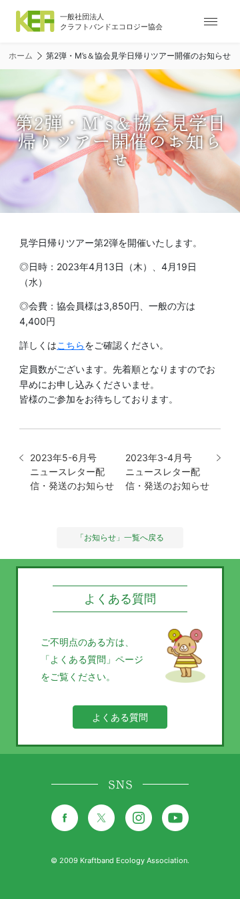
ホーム (21, 56)
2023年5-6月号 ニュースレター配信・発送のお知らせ (72, 471)
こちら (71, 345)
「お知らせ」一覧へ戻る (120, 537)
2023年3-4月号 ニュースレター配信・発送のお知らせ (167, 471)
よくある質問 (120, 717)
